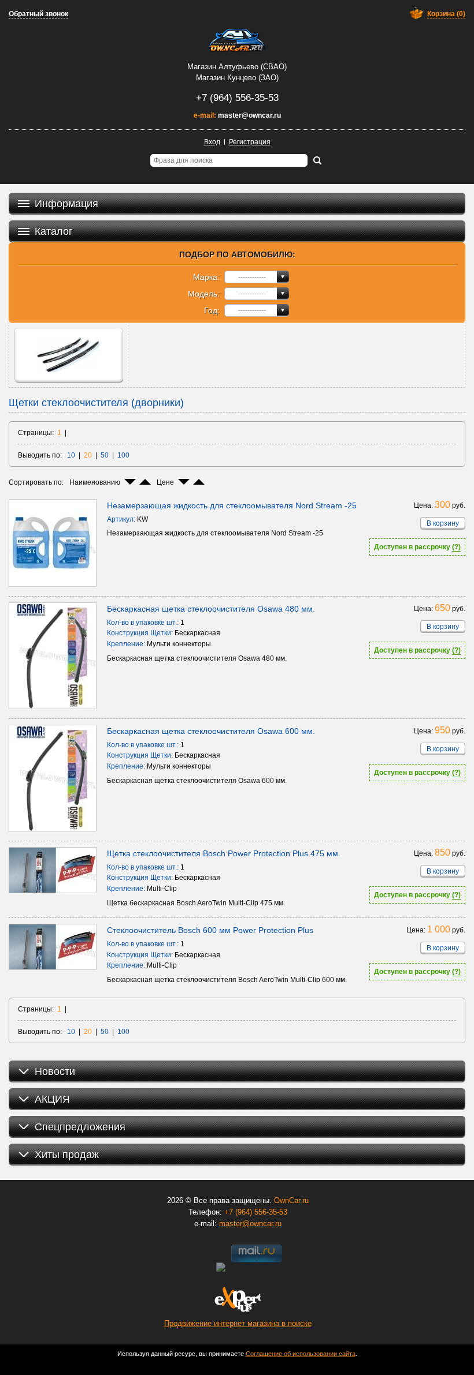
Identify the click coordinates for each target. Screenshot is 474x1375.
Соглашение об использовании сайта (301, 1353)
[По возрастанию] (145, 482)
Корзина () (446, 14)
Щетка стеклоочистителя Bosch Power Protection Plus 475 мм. (223, 853)
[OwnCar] (237, 40)
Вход (212, 142)
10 (71, 455)
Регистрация (250, 142)
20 (88, 455)
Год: (212, 310)
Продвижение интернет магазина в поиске (238, 1323)
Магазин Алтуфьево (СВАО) (237, 66)
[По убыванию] (130, 482)
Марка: (206, 277)
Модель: (204, 293)
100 (123, 455)
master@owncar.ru (249, 115)
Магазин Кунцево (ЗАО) (237, 77)
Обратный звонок (38, 14)
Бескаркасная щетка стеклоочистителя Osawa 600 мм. (211, 731)
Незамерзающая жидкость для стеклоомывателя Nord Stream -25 (232, 505)
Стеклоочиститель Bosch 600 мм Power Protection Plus (210, 930)
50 (105, 455)
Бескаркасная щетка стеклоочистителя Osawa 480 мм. (211, 608)
